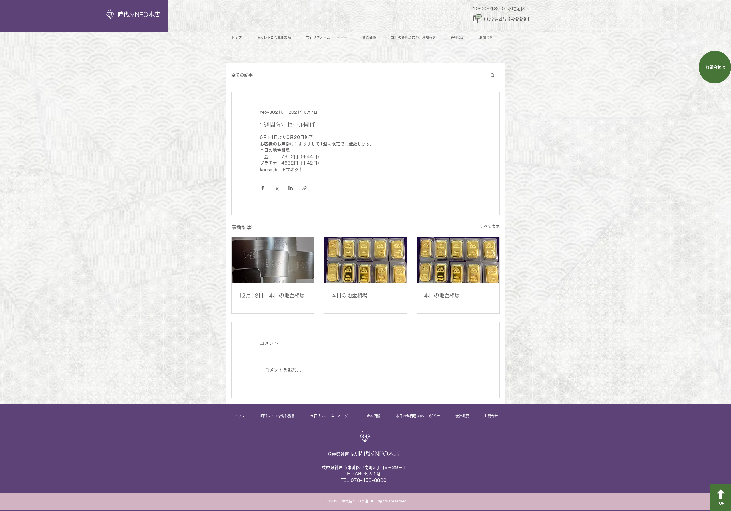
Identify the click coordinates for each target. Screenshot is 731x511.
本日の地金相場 (349, 295)
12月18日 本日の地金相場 (271, 295)
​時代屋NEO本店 (139, 14)
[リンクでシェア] (304, 188)
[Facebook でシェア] (262, 188)
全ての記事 (242, 75)
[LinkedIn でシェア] (290, 188)
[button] (492, 75)
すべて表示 (490, 226)
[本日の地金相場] (365, 260)
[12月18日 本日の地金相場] (273, 260)
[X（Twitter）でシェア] (276, 188)
